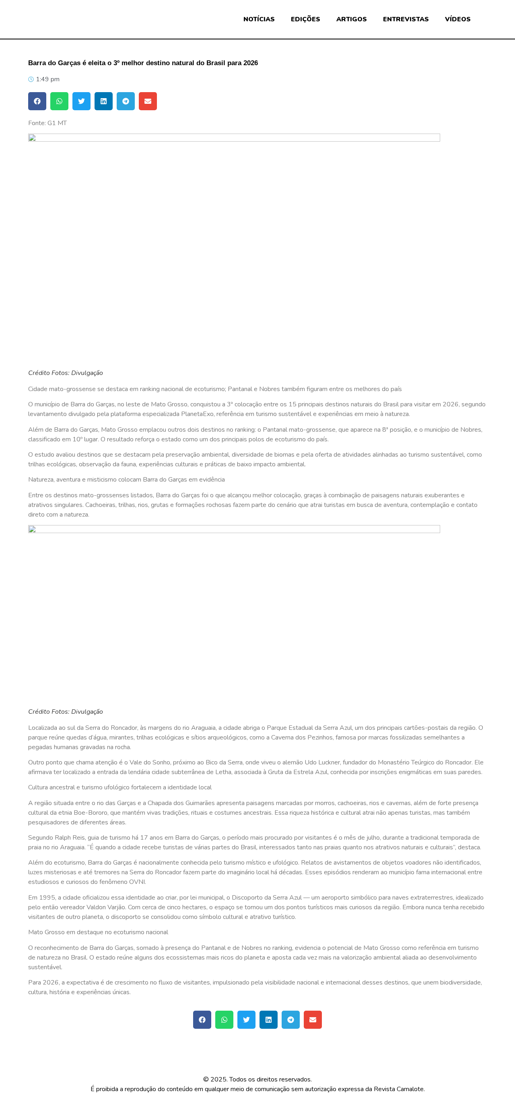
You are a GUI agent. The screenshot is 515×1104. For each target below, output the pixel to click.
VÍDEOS (458, 19)
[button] (37, 101)
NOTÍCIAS (259, 19)
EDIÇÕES (305, 19)
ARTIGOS (351, 19)
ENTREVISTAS (406, 19)
